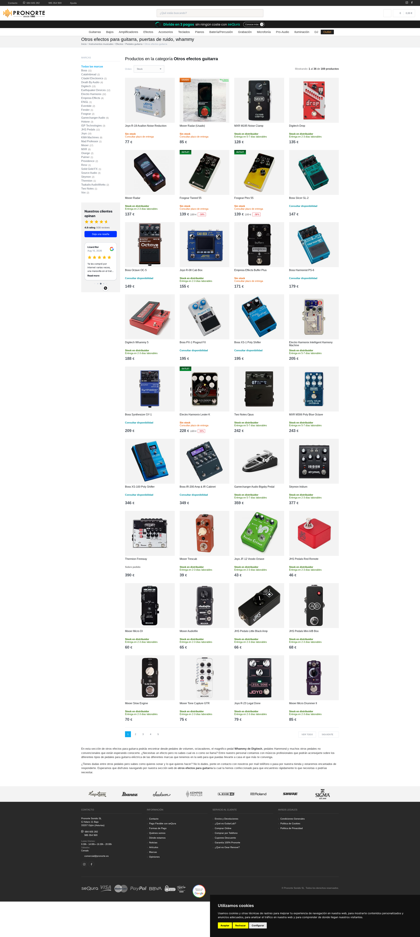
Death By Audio (92, 82)
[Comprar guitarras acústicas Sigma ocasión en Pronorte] (291, 794)
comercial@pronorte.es (96, 856)
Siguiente (328, 734)
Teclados (184, 32)
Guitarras (95, 32)
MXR (86, 149)
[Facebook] (412, 3)
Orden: (128, 69)
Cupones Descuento (225, 837)
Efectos (148, 32)
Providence (89, 161)
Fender (87, 109)
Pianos (199, 32)
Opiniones (154, 856)
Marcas (153, 852)
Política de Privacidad (291, 828)
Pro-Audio (282, 32)
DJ (316, 32)
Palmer (87, 157)
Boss (86, 70)
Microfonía (264, 32)
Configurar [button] (258, 925)
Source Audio (90, 172)
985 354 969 (54, 3)
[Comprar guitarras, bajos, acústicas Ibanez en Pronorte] (98, 794)
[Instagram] (407, 3)
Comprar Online (223, 828)
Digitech (88, 86)
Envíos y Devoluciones (226, 818)
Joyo (86, 133)
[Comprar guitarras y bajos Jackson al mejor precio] (130, 794)
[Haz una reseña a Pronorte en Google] (199, 890)
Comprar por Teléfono (226, 833)
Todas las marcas (92, 66)
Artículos (153, 847)
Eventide (88, 106)
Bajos (110, 32)
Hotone (87, 121)
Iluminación (301, 32)
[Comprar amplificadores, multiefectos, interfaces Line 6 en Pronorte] (194, 794)
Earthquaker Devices (95, 90)
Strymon (87, 176)
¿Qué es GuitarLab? (225, 823)
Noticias (153, 842)
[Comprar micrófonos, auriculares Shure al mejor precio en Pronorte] (259, 794)
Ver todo (307, 734)
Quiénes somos (157, 833)
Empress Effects (92, 98)
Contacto (12, 3)
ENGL (86, 102)
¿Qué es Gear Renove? (227, 847)
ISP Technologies (93, 125)
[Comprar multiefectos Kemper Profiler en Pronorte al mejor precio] (162, 794)
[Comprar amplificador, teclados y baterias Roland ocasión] (226, 794)
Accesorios (165, 32)
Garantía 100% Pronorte (227, 842)
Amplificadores (128, 32)
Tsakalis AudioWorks (95, 184)
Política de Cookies (290, 823)
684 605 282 (32, 3)
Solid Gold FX (91, 169)
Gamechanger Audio (95, 117)
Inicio (84, 44)
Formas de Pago (158, 828)
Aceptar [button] (224, 925)
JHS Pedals (90, 129)
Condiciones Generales (292, 818)
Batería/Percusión (221, 32)
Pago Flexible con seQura (162, 823)
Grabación (245, 32)
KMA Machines (91, 137)
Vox (85, 192)
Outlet (327, 32)
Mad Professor (91, 141)
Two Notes (89, 188)
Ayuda (73, 3)
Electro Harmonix (93, 94)
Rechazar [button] (240, 925)
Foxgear (87, 113)
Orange (87, 153)
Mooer (87, 145)
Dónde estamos (157, 837)
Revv (86, 165)
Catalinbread (90, 74)
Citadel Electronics (94, 78)
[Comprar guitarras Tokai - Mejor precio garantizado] (323, 794)
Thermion (88, 180)
